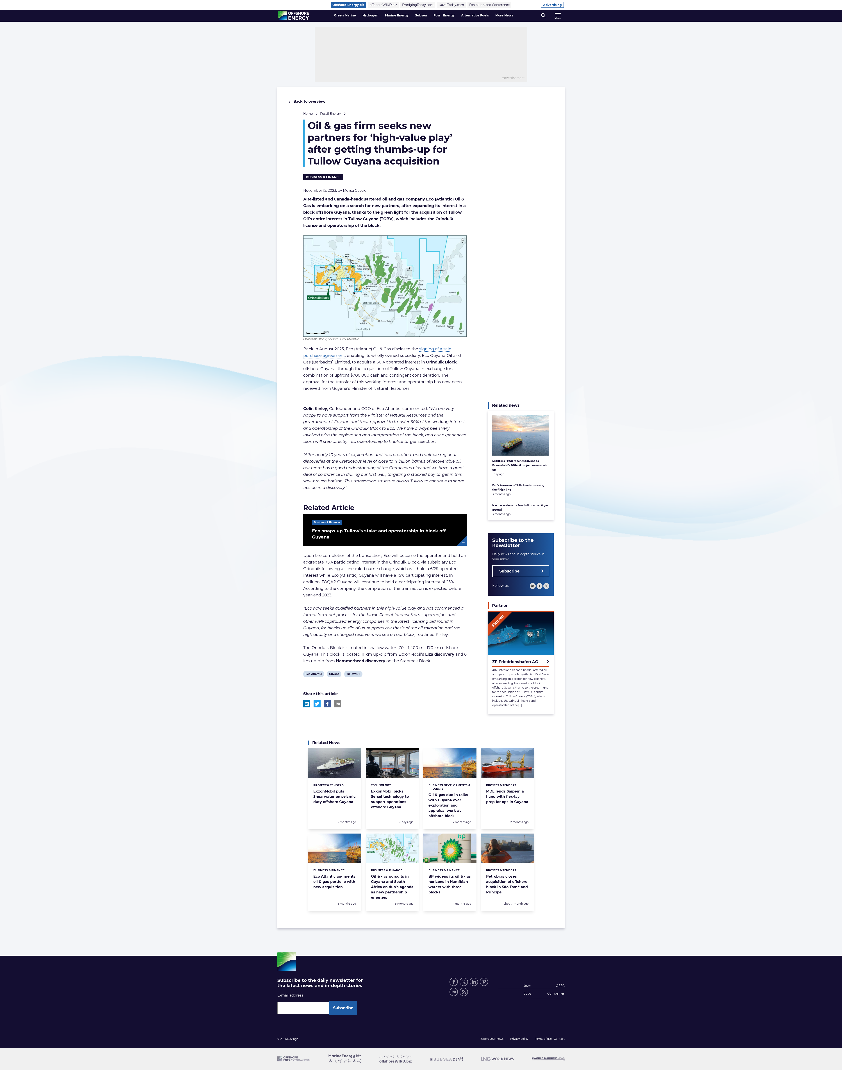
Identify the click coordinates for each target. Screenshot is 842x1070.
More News (504, 15)
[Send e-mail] (454, 992)
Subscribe (509, 571)
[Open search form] (543, 16)
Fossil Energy (444, 15)
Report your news (491, 1038)
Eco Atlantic (313, 674)
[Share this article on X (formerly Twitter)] (317, 703)
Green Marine (345, 15)
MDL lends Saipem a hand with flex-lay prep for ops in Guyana (507, 796)
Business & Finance (323, 177)
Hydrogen (370, 15)
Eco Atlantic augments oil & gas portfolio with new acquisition (334, 881)
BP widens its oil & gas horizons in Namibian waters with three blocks (449, 884)
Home (308, 114)
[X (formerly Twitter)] (464, 982)
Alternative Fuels (475, 15)
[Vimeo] (484, 982)
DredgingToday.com (417, 5)
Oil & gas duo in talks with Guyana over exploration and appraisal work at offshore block (448, 805)
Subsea (421, 15)
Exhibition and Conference (489, 5)
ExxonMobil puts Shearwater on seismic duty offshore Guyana (334, 796)
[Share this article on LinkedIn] (306, 703)
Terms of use (543, 1038)
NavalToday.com (451, 5)
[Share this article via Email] (337, 703)
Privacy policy (519, 1038)
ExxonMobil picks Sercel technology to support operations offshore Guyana (390, 799)
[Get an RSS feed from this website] (464, 992)
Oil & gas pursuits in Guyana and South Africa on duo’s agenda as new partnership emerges (392, 887)
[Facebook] (539, 586)
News (527, 986)
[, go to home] (293, 15)
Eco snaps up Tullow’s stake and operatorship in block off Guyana (379, 534)
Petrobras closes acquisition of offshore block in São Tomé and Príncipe (507, 884)
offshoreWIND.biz (383, 5)
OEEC (560, 986)
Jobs (527, 993)
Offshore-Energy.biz (348, 5)
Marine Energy (397, 15)
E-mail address (290, 995)
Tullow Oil (353, 674)
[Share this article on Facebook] (327, 703)
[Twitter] (546, 586)
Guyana (334, 674)
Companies (556, 993)
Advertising (552, 5)
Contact (559, 1038)
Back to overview (308, 101)
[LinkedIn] (533, 586)
